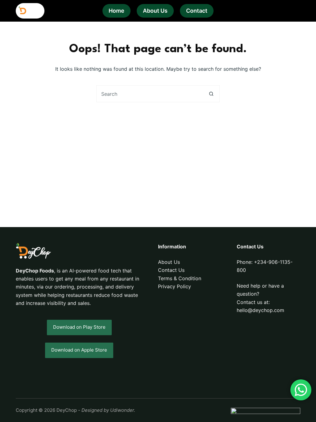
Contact (196, 10)
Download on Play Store (79, 327)
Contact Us (171, 270)
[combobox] (150, 93)
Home (116, 10)
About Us (155, 10)
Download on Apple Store (79, 350)
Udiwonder (122, 410)
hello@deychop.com (260, 310)
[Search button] (211, 94)
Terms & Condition (179, 278)
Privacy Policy (174, 286)
